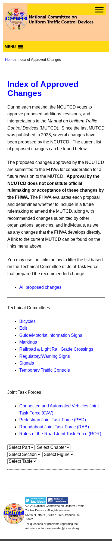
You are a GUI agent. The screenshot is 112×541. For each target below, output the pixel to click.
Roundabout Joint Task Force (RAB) (54, 427)
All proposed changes (40, 287)
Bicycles (27, 321)
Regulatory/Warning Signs (44, 356)
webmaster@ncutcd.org (63, 528)
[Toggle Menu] (99, 9)
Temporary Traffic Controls (44, 370)
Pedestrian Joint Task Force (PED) (52, 419)
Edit (23, 328)
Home (9, 60)
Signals (26, 363)
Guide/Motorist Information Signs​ (50, 335)
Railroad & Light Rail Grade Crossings (56, 349)
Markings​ (28, 342)
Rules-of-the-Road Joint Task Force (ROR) (60, 433)
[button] (10, 46)
